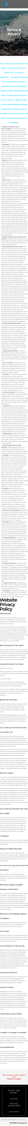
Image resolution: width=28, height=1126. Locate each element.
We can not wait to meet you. (14, 1076)
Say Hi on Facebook (14, 1111)
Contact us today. (14, 1079)
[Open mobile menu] (25, 4)
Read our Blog (14, 1098)
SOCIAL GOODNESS (14, 1104)
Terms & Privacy (22, 1119)
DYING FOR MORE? (14, 1091)
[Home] (5, 8)
